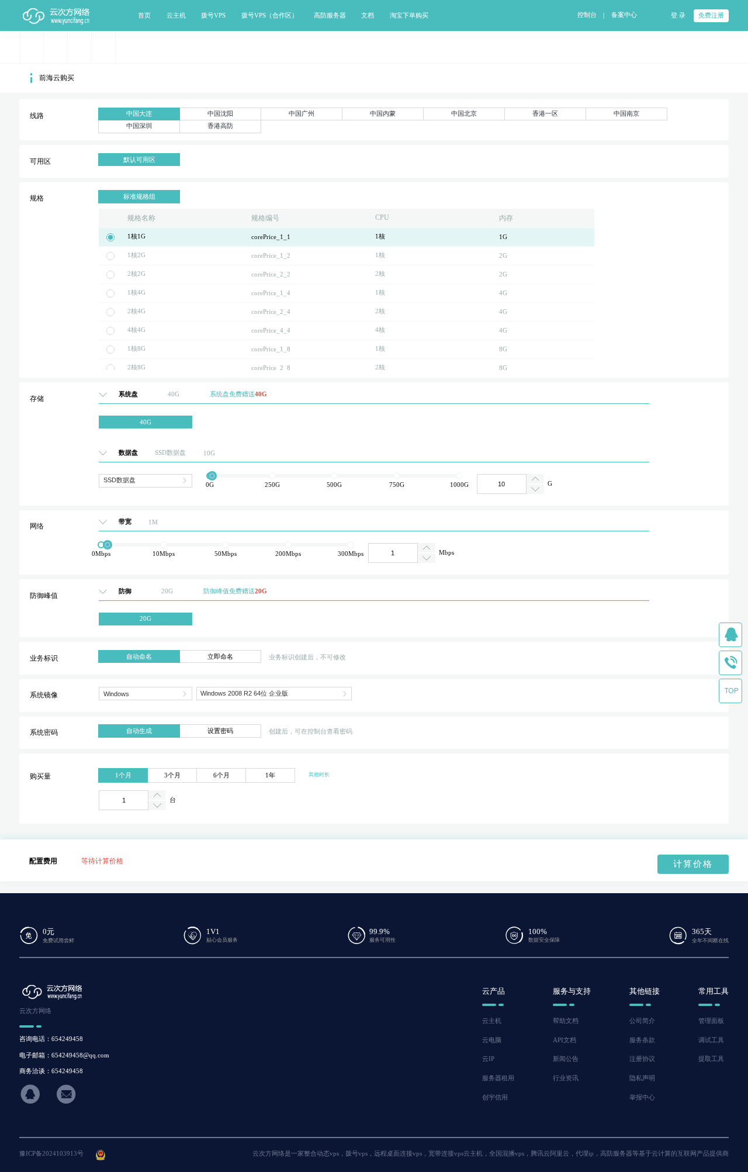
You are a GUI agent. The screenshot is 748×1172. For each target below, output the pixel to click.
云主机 (491, 1021)
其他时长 (319, 774)
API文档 (564, 1040)
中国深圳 (139, 126)
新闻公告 (566, 1059)
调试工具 (711, 1040)
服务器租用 (498, 1078)
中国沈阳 (220, 113)
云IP (488, 1059)
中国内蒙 (383, 113)
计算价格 (693, 864)
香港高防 (220, 126)
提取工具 (711, 1059)
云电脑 (491, 1040)
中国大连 (139, 113)
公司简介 (642, 1021)
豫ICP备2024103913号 (51, 1153)
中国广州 (301, 113)
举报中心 (642, 1097)
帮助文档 (566, 1021)
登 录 (678, 15)
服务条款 (642, 1040)
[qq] (730, 635)
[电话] (730, 663)
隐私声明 (642, 1078)
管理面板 (711, 1021)
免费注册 (711, 15)
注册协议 (642, 1059)
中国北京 (464, 113)
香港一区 (545, 113)
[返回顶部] (730, 691)
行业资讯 (566, 1078)
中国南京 (626, 113)
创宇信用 (495, 1097)
